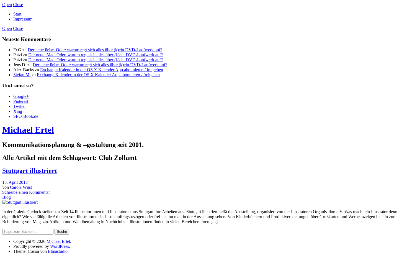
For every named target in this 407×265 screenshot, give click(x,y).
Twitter (19, 106)
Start (17, 14)
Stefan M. (21, 74)
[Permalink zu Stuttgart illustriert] (20, 202)
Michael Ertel (28, 130)
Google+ (21, 96)
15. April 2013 (15, 182)
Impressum (22, 19)
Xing (17, 111)
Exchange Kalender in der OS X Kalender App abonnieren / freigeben (101, 69)
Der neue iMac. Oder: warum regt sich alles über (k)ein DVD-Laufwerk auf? (95, 49)
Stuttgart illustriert (29, 170)
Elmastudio (58, 251)
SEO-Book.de (25, 116)
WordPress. (60, 246)
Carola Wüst (21, 187)
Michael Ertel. (59, 241)
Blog (6, 197)
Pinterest (20, 101)
